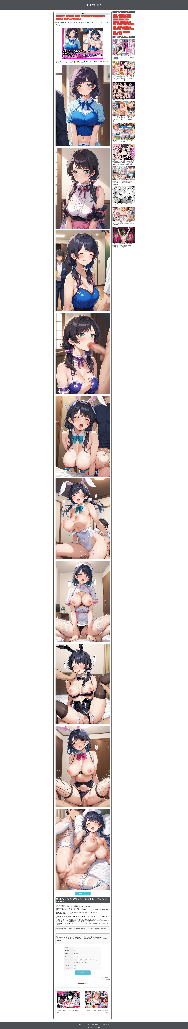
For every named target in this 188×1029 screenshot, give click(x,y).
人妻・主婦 (127, 21)
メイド (70, 18)
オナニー (115, 34)
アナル (121, 21)
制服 (126, 17)
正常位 (131, 29)
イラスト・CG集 (70, 16)
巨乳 (125, 14)
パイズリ (115, 17)
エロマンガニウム (86, 1024)
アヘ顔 (131, 24)
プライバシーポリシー (96, 1024)
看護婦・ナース (77, 18)
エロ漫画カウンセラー (104, 979)
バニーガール (59, 18)
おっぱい (77, 16)
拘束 (118, 24)
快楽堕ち (124, 26)
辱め (130, 17)
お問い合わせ (106, 1024)
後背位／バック (117, 29)
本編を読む (82, 972)
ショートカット (92, 16)
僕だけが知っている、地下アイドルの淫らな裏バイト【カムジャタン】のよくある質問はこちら (82, 928)
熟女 (114, 31)
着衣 (118, 31)
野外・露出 (116, 21)
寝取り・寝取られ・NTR (119, 19)
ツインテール (101, 16)
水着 (120, 34)
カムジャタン (84, 16)
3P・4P (118, 26)
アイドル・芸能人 (60, 16)
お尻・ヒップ (126, 31)
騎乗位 (129, 26)
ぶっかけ (121, 17)
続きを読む (82, 893)
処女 (114, 24)
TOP (80, 1024)
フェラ (65, 18)
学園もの (126, 19)
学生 (114, 26)
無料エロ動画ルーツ (105, 977)
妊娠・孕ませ (125, 29)
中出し (115, 14)
